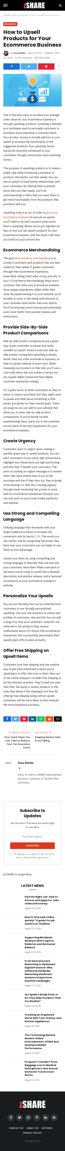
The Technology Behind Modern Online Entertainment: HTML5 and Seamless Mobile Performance (42, 1041)
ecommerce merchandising (34, 258)
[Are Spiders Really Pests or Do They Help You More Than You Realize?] (12, 999)
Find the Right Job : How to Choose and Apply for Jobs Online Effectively (42, 900)
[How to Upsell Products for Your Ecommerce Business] (32, 105)
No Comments (25, 57)
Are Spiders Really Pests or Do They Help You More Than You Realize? (43, 998)
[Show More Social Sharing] (58, 66)
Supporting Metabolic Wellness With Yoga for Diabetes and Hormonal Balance (40, 942)
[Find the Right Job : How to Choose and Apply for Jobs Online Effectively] (12, 901)
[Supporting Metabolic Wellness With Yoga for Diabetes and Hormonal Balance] (12, 941)
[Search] (60, 5)
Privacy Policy (30, 857)
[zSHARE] (34, 5)
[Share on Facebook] (11, 66)
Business (24, 15)
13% (37, 536)
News (15, 15)
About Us (32, 1128)
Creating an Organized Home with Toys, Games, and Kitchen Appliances (43, 1018)
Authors (47, 1128)
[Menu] (5, 5)
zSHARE (7, 15)
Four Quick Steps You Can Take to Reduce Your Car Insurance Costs (17, 742)
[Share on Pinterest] (46, 66)
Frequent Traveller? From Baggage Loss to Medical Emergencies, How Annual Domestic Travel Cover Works (41, 1068)
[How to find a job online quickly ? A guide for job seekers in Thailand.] (12, 921)
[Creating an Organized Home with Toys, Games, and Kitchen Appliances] (12, 1019)
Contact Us (16, 1128)
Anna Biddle (19, 53)
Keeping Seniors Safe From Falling (47, 739)
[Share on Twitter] (29, 66)
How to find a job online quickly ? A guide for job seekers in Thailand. (40, 920)
